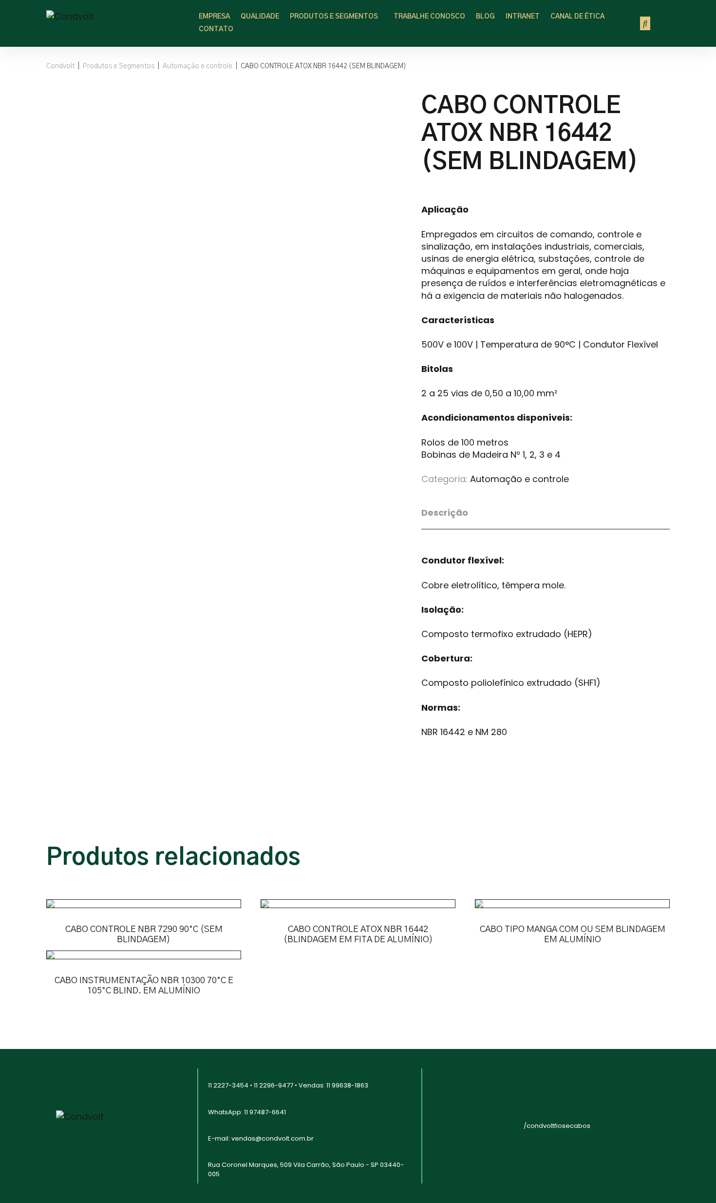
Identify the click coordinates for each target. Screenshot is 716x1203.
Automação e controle (197, 66)
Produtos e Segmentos (118, 66)
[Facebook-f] (497, 1111)
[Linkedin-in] (497, 1138)
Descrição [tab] (444, 512)
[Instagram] (465, 1111)
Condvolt (60, 66)
